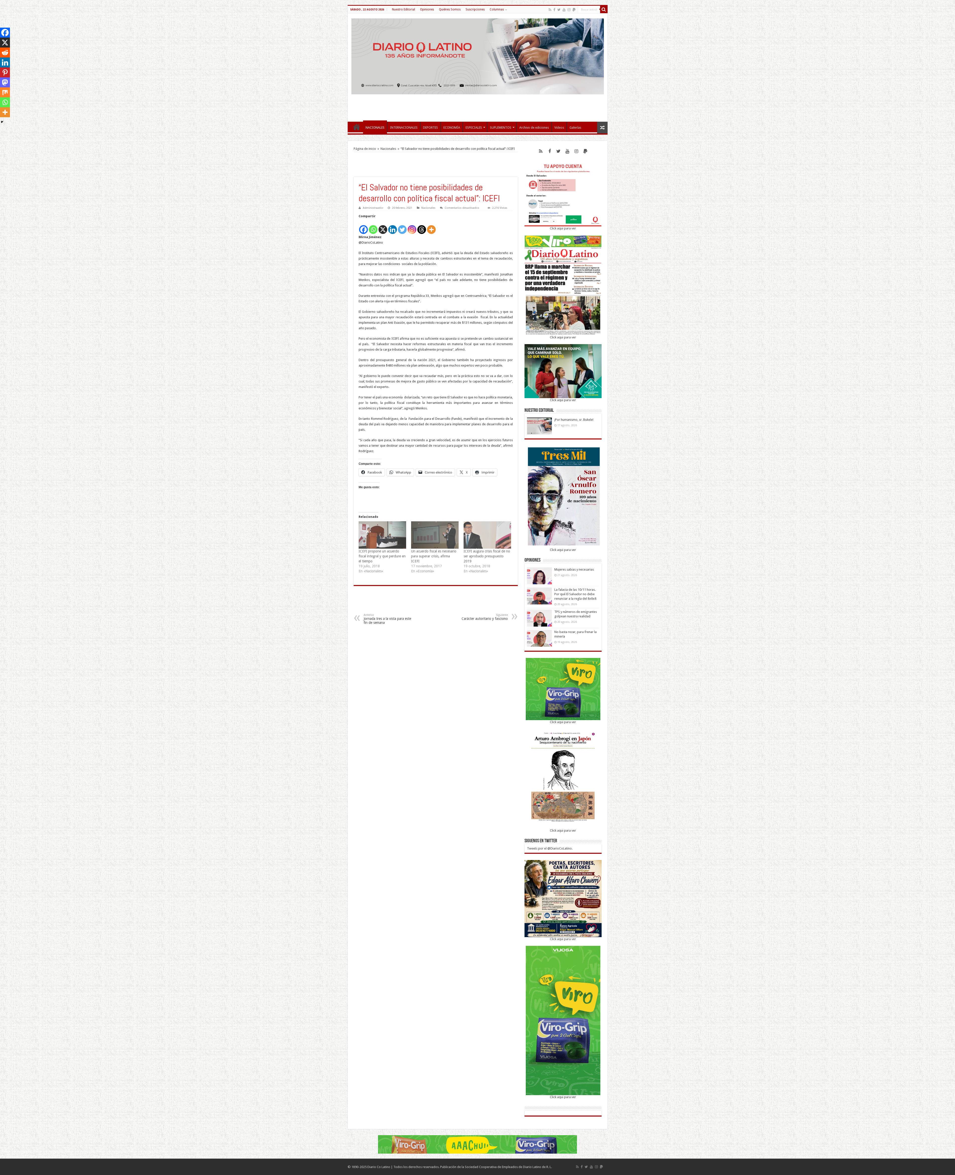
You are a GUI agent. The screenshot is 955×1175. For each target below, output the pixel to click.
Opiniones (427, 9)
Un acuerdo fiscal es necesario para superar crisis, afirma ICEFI (433, 556)
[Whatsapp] (373, 227)
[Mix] (5, 92)
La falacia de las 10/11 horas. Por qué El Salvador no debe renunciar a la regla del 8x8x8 (575, 594)
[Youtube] (564, 10)
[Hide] (2, 122)
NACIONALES (375, 127)
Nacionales (388, 149)
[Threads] (421, 227)
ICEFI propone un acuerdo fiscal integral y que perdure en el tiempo (382, 556)
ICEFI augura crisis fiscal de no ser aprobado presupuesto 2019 (487, 556)
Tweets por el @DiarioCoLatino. (550, 848)
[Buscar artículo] (604, 9)
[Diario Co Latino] (477, 55)
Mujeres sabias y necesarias (574, 569)
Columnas (497, 9)
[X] (383, 227)
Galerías (575, 127)
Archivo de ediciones (534, 127)
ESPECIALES (474, 127)
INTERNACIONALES (404, 127)
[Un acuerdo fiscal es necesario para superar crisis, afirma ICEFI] (435, 534)
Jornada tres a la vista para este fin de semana (387, 619)
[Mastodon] (5, 82)
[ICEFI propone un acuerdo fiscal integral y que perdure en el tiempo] (382, 534)
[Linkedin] (392, 227)
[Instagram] (412, 227)
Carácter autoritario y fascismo (485, 617)
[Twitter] (559, 10)
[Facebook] (554, 10)
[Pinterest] (5, 72)
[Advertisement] (477, 105)
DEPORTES (430, 127)
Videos (559, 127)
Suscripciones (475, 9)
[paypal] (574, 10)
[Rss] (550, 10)
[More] (431, 227)
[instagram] (569, 10)
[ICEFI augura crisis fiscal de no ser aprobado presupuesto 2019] (487, 534)
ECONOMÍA (451, 127)
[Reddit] (5, 52)
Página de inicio (365, 149)
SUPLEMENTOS (500, 127)
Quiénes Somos (450, 9)
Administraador (373, 208)
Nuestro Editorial (403, 9)
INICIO (356, 127)
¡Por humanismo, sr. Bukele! (573, 420)
